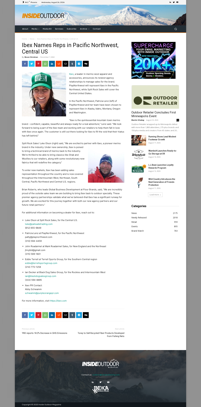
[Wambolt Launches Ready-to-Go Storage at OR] (138, 154)
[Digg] (86, 64)
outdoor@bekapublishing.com (106, 375)
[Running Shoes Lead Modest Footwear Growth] (138, 140)
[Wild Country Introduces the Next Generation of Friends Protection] (138, 183)
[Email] (65, 64)
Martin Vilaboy (137, 120)
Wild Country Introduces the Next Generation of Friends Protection (161, 182)
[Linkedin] (170, 2)
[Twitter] (174, 2)
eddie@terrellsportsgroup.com (41, 263)
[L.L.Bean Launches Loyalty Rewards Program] (138, 168)
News (32, 39)
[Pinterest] (38, 64)
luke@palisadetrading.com (39, 224)
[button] (175, 29)
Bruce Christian (31, 57)
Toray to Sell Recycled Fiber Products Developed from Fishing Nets (101, 335)
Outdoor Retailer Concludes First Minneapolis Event (153, 114)
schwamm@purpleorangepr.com (42, 293)
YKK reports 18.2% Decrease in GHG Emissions (44, 333)
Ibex (71, 74)
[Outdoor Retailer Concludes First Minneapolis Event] (155, 97)
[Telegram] (79, 64)
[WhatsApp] (45, 64)
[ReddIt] (59, 64)
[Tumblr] (72, 64)
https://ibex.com (58, 300)
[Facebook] (25, 64)
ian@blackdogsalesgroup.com (40, 276)
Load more (154, 194)
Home (24, 39)
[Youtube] (177, 2)
